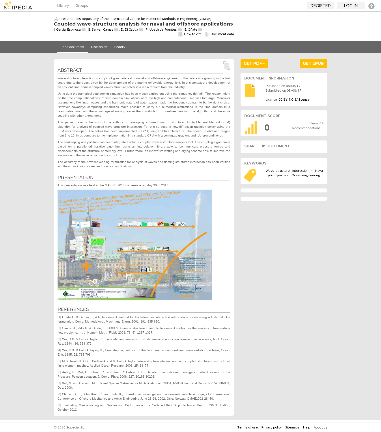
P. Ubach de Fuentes (161, 29)
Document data (222, 34)
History (119, 46)
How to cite (193, 34)
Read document (72, 46)
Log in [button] (351, 5)
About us (320, 427)
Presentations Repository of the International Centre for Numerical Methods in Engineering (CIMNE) (135, 18)
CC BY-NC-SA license (294, 99)
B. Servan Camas (100, 29)
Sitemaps (292, 427)
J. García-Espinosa (67, 29)
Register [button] (320, 5)
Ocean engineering (305, 175)
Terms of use (247, 427)
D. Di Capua (129, 29)
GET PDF (253, 63)
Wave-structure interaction (287, 170)
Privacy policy (271, 427)
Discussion (99, 46)
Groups (82, 5)
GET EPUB (313, 63)
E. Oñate (190, 29)
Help (306, 427)
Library (63, 5)
